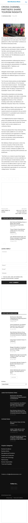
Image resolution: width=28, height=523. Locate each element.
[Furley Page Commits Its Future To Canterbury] (5, 341)
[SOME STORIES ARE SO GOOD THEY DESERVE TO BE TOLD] (5, 431)
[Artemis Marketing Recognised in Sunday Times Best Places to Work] (5, 372)
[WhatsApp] (14, 19)
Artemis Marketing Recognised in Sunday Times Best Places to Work (18, 371)
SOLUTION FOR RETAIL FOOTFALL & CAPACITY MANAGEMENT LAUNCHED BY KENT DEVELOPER (18, 438)
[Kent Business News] (14, 2)
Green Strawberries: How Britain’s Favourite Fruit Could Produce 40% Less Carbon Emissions (18, 326)
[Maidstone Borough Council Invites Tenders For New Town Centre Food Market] (5, 356)
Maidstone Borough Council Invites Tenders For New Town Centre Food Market (18, 356)
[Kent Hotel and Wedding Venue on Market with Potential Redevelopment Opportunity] (5, 224)
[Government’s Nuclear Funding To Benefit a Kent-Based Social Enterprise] (5, 364)
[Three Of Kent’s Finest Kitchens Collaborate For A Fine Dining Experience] (5, 231)
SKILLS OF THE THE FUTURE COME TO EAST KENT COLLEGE (21, 212)
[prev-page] (2, 244)
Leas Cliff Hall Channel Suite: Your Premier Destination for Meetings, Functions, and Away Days (18, 238)
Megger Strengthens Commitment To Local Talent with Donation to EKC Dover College (18, 349)
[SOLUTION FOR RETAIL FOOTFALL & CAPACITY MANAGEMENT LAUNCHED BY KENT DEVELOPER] (5, 438)
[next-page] (5, 244)
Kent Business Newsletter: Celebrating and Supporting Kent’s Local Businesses (18, 318)
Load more (13, 377)
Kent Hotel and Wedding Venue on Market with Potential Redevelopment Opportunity (18, 223)
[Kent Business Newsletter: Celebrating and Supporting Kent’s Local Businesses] (5, 319)
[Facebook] (7, 19)
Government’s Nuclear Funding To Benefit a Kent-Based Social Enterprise (18, 364)
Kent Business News (7, 15)
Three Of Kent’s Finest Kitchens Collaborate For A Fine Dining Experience (17, 231)
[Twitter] (10, 19)
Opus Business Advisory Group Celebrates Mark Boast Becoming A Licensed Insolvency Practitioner (18, 334)
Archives (3, 381)
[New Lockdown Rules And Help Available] (5, 424)
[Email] (17, 19)
